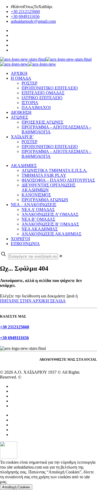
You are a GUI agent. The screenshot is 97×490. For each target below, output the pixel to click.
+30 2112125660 (25, 11)
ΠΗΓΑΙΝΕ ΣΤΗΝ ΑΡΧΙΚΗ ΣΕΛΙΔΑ (33, 301)
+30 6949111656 (25, 16)
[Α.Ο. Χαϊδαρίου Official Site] (46, 61)
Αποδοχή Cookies (16, 487)
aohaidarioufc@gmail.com (33, 21)
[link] (61, 256)
